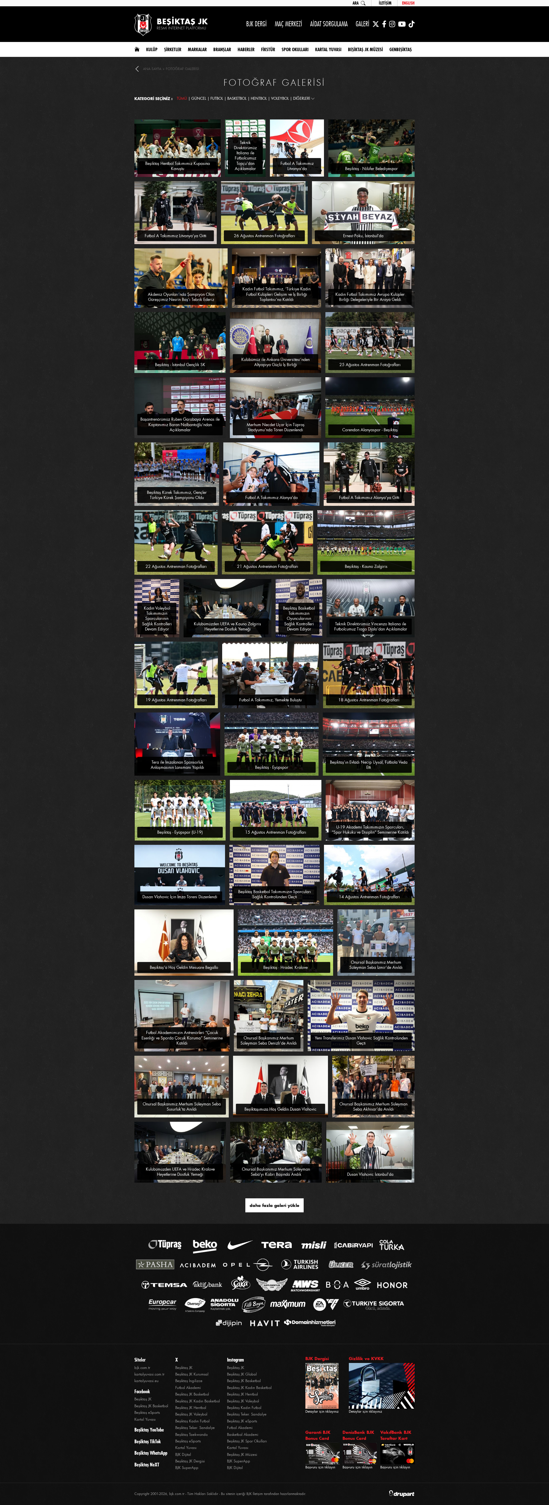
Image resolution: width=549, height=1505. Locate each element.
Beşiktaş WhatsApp (150, 1453)
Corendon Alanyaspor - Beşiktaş (370, 429)
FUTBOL (216, 98)
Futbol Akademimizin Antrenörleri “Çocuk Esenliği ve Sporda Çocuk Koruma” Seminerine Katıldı (182, 1037)
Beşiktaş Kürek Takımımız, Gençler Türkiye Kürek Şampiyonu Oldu (177, 495)
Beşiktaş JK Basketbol (151, 1406)
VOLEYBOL (280, 98)
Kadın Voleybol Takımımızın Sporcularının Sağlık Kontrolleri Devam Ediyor (157, 619)
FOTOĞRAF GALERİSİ (182, 69)
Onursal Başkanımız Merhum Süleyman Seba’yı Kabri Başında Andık (276, 1172)
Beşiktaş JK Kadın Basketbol (197, 1401)
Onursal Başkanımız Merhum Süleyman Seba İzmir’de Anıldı (376, 965)
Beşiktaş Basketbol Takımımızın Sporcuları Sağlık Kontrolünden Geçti (274, 894)
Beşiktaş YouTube (149, 1430)
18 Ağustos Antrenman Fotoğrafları (368, 699)
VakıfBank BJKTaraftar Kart (395, 1435)
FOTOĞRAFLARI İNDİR (202, 121)
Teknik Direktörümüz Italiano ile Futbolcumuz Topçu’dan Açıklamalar (245, 155)
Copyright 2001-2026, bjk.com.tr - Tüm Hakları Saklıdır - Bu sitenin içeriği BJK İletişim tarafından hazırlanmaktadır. (220, 1494)
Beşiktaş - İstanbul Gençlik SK (180, 364)
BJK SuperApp (186, 1467)
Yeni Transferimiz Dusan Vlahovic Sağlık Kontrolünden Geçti (361, 1040)
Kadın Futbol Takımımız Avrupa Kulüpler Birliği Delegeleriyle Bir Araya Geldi (370, 297)
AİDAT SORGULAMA (329, 24)
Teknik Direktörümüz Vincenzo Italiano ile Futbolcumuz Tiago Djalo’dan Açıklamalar (370, 626)
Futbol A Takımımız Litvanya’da (297, 166)
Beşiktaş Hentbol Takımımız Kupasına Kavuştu (177, 166)
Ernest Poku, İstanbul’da (363, 235)
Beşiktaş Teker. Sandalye (195, 1427)
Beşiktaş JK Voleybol (191, 1414)
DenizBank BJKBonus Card (358, 1435)
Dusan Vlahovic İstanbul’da (370, 1174)
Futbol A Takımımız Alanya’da (271, 497)
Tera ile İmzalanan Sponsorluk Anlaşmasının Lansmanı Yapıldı (177, 765)
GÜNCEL (198, 98)
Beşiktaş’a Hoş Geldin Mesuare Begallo (184, 967)
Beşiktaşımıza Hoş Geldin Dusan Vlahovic (280, 1109)
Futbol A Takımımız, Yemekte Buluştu (270, 699)
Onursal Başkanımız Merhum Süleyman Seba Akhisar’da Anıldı (373, 1106)
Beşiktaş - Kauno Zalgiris (366, 566)
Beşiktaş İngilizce (188, 1380)
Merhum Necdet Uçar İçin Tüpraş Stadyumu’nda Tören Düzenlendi (276, 427)
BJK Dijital (183, 1454)
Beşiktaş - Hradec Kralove (285, 967)
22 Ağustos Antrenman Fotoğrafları (176, 566)
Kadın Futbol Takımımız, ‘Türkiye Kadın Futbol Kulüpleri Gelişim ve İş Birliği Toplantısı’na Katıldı (276, 294)
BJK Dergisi (317, 1358)
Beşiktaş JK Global (242, 1374)
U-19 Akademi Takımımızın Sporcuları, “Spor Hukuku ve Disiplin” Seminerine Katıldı (370, 830)
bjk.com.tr (142, 1367)
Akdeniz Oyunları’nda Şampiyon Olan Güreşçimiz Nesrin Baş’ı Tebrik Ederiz (181, 297)
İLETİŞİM (385, 3)
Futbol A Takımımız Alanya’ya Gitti (369, 497)
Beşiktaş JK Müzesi (242, 1454)
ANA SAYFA (152, 69)
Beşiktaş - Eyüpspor (271, 767)
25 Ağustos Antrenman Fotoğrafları (370, 364)
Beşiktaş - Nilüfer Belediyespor (371, 168)
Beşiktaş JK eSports (242, 1421)
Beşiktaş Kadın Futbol (192, 1421)
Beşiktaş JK (143, 1399)
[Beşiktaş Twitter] (375, 24)
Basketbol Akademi (242, 1434)
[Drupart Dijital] (402, 1494)
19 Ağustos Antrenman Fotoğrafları (176, 699)
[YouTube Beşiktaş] (402, 24)
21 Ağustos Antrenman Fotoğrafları (267, 566)
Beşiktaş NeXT (146, 1465)
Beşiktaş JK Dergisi (190, 1461)
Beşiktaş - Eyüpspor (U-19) (180, 832)
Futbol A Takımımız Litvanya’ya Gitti (175, 235)
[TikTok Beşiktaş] (412, 24)
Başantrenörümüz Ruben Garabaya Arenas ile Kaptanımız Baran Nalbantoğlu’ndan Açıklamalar (180, 424)
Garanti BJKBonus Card (318, 1435)
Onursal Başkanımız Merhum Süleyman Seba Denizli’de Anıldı (268, 1040)
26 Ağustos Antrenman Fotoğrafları (264, 235)
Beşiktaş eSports (147, 1412)
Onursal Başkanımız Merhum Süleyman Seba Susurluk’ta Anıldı (182, 1106)
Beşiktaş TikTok (147, 1441)
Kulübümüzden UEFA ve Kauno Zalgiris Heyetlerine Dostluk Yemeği (227, 626)
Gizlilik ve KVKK (366, 1358)
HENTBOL (259, 98)
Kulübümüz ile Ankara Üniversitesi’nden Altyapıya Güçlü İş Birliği (275, 362)
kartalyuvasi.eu (146, 1380)
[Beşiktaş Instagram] (392, 24)
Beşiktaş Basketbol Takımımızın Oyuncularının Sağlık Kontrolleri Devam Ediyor (299, 619)
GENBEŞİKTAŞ (400, 49)
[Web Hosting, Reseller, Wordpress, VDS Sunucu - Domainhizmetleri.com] (308, 1323)
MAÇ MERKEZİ (288, 24)
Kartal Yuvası (145, 1419)
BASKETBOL (236, 98)
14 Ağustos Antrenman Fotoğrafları (369, 896)
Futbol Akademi (188, 1387)
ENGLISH (408, 3)
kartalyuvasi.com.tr (149, 1374)
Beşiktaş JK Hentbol (190, 1407)
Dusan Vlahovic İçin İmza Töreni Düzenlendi (179, 896)
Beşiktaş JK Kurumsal (191, 1374)
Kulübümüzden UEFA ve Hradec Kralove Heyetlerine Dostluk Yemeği (180, 1172)
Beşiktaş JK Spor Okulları (247, 1441)
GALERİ (362, 24)
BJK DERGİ (256, 24)
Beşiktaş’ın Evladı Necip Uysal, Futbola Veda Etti (368, 765)
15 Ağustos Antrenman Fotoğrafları (275, 832)
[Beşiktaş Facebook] (384, 24)
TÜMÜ (182, 98)
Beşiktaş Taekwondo (191, 1434)
